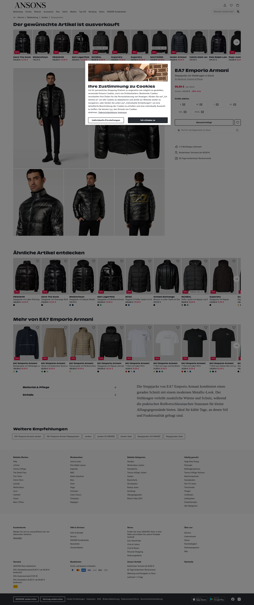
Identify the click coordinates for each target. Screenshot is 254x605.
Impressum (122, 113)
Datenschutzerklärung (107, 113)
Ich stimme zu (147, 120)
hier (111, 109)
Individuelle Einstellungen (106, 120)
